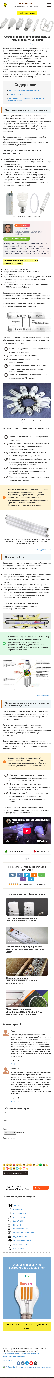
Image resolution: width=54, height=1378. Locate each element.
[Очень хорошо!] (18, 884)
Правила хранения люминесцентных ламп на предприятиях (21, 981)
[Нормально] (14, 884)
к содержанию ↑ (44, 550)
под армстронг (20, 1236)
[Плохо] (12, 884)
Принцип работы (16, 94)
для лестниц (19, 1217)
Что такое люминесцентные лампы (24, 90)
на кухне (17, 1225)
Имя (5, 1112)
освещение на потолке (24, 1232)
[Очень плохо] (10, 884)
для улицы (18, 1221)
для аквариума (20, 1213)
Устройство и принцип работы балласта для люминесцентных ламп (25, 949)
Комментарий (9, 1138)
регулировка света (22, 1240)
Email (5, 1121)
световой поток (21, 1244)
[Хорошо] (16, 884)
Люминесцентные (19, 44)
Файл (5, 1129)
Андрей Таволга (36, 44)
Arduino (17, 1205)
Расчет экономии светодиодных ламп (27, 1326)
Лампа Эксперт (25, 3)
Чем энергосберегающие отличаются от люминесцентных (25, 99)
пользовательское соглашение (16, 1354)
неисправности (20, 1229)
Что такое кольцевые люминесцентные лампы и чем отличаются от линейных (24, 1012)
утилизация (18, 1248)
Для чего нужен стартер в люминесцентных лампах (21, 919)
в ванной (17, 1209)
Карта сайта (7, 1360)
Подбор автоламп (27, 13)
